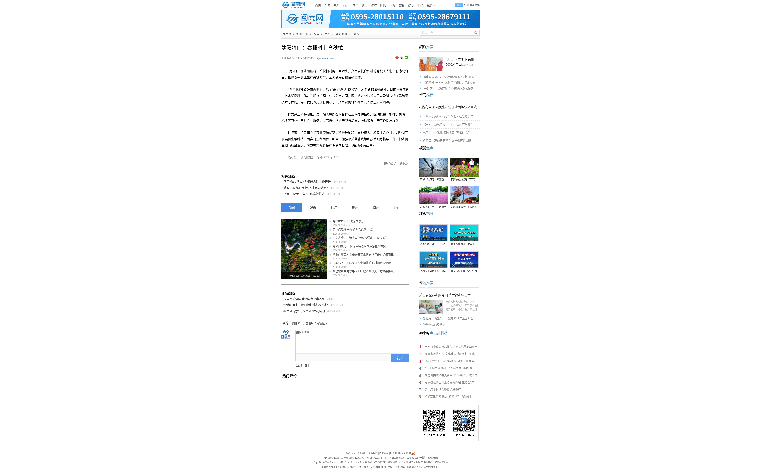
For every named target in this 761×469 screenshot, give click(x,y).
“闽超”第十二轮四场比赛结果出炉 (305, 305)
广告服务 (384, 453)
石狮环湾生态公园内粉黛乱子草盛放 (433, 207)
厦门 (365, 5)
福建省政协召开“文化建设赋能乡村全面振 (450, 353)
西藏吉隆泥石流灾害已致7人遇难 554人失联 (359, 237)
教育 (402, 5)
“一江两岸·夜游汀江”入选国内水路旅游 (448, 368)
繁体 (477, 5)
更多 (430, 5)
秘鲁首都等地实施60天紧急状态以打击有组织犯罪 (363, 254)
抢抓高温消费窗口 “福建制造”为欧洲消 (448, 396)
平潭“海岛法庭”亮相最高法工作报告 (307, 181)
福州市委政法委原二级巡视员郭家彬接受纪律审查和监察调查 (433, 271)
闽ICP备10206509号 (388, 462)
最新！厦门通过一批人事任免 (433, 244)
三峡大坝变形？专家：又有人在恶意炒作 (448, 116)
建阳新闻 (342, 34)
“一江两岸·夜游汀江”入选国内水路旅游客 (448, 88)
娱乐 (411, 5)
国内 (383, 5)
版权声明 (350, 453)
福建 (374, 5)
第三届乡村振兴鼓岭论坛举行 (443, 389)
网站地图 (395, 453)
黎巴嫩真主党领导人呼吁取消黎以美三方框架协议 (363, 271)
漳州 (355, 5)
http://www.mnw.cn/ (325, 58)
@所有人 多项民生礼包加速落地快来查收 (448, 107)
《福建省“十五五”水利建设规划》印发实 (449, 361)
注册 (466, 5)
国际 (393, 5)
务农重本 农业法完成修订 (348, 221)
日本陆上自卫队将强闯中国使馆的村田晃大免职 (362, 262)
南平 (328, 34)
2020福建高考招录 (434, 324)
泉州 (337, 5)
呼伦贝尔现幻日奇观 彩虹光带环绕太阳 (447, 140)
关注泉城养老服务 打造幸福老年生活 (445, 295)
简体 (471, 5)
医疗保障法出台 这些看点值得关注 (354, 229)
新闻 (327, 5)
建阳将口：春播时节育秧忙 (308, 323)
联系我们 (373, 453)
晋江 (346, 5)
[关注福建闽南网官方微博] (413, 453)
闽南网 (286, 34)
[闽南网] (294, 5)
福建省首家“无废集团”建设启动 (304, 311)
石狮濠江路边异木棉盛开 (464, 207)
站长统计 (417, 458)
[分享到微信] (406, 57)
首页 (318, 5)
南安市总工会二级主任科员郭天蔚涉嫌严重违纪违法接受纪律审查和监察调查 (464, 271)
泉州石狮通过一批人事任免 (464, 244)
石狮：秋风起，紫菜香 (432, 179)
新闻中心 (302, 34)
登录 (299, 365)
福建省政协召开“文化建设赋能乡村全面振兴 (450, 76)
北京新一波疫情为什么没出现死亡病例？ (448, 124)
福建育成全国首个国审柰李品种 (304, 299)
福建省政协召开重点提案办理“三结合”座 (449, 382)
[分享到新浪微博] (401, 57)
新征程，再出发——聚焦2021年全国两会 (448, 318)
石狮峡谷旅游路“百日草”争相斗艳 (464, 180)
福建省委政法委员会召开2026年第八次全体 (451, 375)
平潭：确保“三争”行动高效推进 (304, 194)
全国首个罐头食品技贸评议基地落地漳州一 (451, 346)
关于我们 (361, 453)
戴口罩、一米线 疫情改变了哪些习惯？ (447, 132)
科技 (421, 5)
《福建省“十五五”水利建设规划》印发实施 (449, 82)
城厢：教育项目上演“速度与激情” (305, 188)
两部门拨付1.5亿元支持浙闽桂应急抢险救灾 (359, 246)
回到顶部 (406, 453)
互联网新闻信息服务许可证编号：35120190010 (423, 462)
